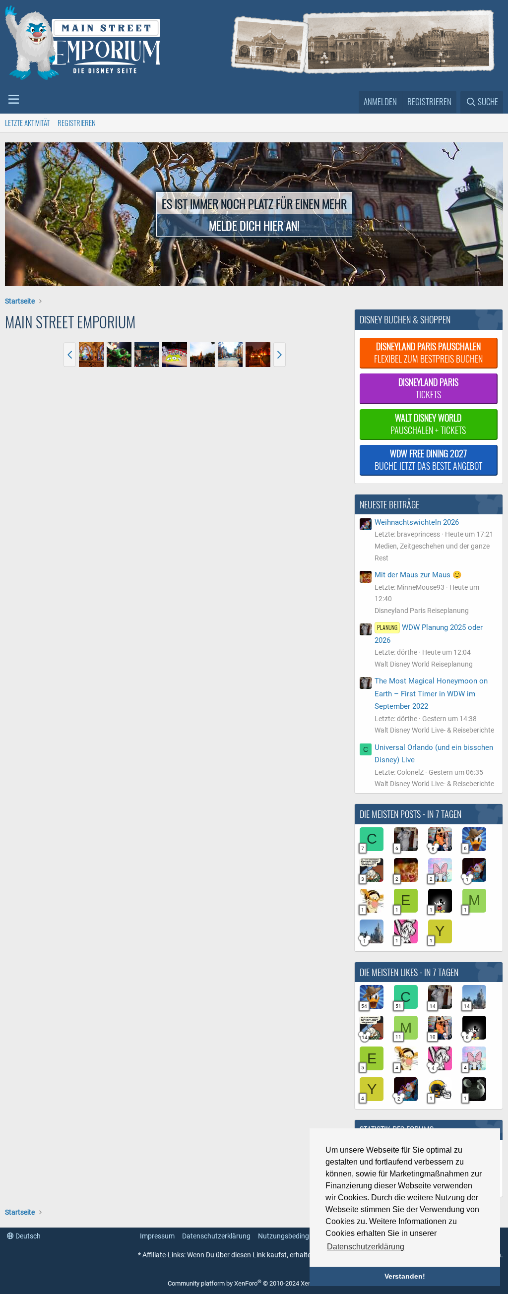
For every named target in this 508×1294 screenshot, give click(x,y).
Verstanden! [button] (404, 1276)
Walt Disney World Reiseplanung (424, 664)
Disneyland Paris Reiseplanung (422, 611)
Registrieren (77, 122)
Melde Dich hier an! (254, 225)
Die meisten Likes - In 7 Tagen (409, 972)
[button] (13, 99)
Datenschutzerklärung (216, 1236)
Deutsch (27, 1236)
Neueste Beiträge (389, 504)
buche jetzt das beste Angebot (428, 459)
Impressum (157, 1236)
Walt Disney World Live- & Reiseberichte (434, 730)
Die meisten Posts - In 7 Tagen (410, 813)
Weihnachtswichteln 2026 (417, 522)
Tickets (428, 388)
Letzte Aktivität (27, 122)
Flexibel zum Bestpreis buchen (428, 352)
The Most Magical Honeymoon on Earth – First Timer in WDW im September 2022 (431, 694)
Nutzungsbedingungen (293, 1236)
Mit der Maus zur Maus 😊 (418, 574)
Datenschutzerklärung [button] (365, 1246)
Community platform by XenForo (252, 1283)
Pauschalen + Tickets (428, 423)
